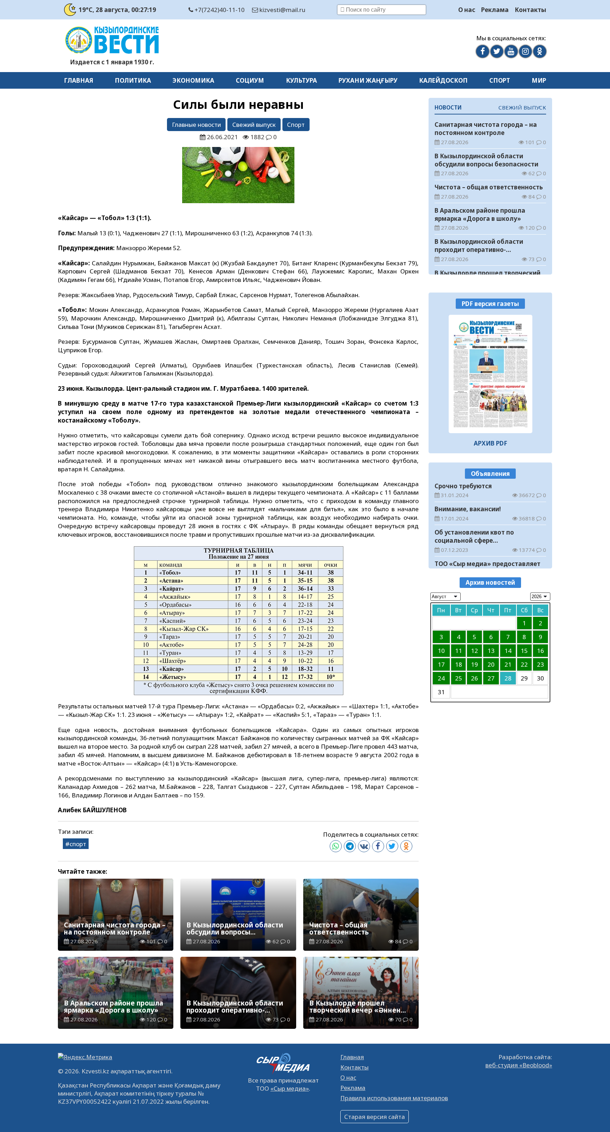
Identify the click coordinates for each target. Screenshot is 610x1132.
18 (458, 664)
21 (508, 664)
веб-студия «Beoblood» (518, 1065)
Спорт (499, 80)
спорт (78, 844)
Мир (539, 80)
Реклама (495, 10)
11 (458, 651)
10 (441, 651)
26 (474, 678)
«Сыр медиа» (289, 1088)
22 (524, 664)
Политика (133, 80)
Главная (78, 80)
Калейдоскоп (443, 80)
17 (441, 664)
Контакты (530, 10)
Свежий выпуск (254, 124)
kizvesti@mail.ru (281, 10)
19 (474, 664)
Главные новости (196, 124)
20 (491, 664)
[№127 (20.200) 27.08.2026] (490, 374)
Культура (301, 80)
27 (491, 678)
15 (524, 651)
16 (540, 651)
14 (508, 651)
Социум (250, 80)
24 (441, 678)
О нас (466, 10)
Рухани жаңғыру (368, 80)
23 (540, 664)
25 (458, 678)
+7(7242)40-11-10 (219, 10)
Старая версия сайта (374, 1117)
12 (474, 651)
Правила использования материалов (394, 1098)
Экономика (193, 80)
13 (491, 651)
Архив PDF (490, 443)
